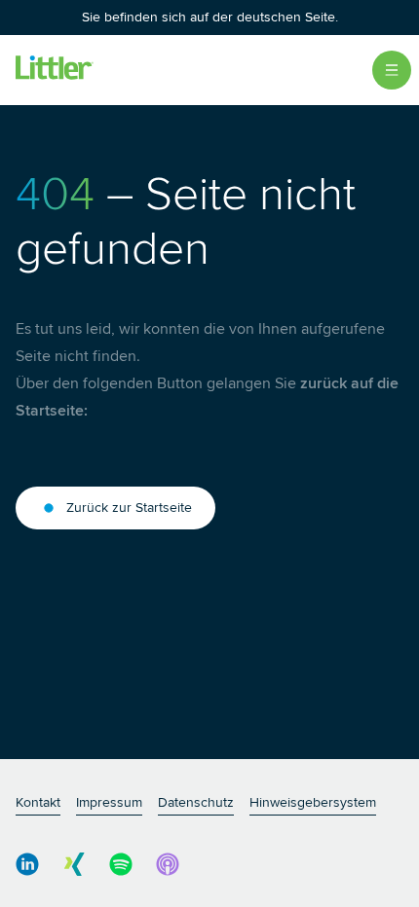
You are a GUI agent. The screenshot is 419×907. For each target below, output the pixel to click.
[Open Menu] (391, 70)
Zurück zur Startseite (129, 507)
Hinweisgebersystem (312, 802)
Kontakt (38, 802)
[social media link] (27, 864)
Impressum (109, 802)
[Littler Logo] (55, 70)
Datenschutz (196, 802)
